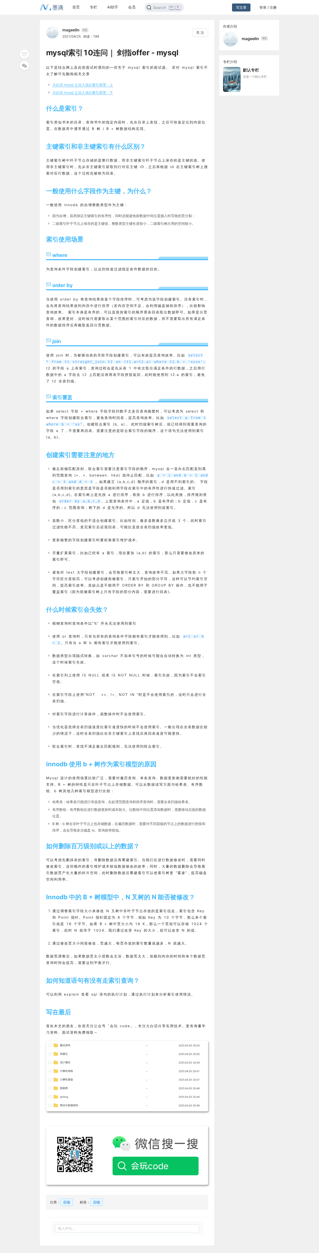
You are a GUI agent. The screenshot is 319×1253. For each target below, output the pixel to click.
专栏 (93, 7)
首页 (76, 7)
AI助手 (112, 7)
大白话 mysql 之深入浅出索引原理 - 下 (82, 92)
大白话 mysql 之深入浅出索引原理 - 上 (82, 85)
